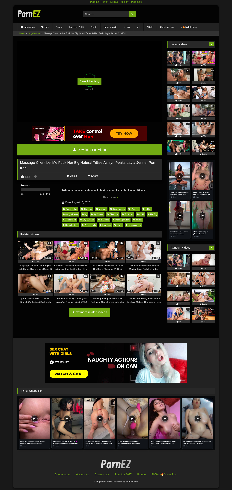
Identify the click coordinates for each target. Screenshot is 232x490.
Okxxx (127, 27)
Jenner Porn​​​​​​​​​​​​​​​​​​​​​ (70, 220)
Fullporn (124, 1)
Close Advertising (89, 81)
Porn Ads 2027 (123, 474)
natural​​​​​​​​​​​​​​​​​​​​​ (139, 220)
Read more (109, 197)
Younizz (135, 209)
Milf (138, 27)
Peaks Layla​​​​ (90, 225)
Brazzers (88, 209)
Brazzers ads (102, 474)
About (73, 176)
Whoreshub (82, 474)
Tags (47, 27)
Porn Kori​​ (106, 225)
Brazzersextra (62, 474)
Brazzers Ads (110, 27)
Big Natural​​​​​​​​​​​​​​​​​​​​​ (98, 214)
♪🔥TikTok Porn (189, 27)
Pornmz (94, 1)
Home (21, 33)
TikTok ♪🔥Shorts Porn (164, 474)
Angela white (34, 33)
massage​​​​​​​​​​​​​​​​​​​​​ (105, 220)
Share (94, 176)
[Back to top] (222, 481)
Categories (29, 27)
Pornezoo (136, 1)
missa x (103, 209)
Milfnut (114, 1)
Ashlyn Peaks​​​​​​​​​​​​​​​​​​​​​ (71, 214)
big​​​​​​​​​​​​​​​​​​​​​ (85, 214)
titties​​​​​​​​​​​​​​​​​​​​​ (119, 225)
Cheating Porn (167, 27)
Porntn (104, 1)
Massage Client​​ (122, 220)
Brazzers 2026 (76, 27)
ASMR (150, 27)
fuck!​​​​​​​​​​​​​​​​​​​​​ (141, 214)
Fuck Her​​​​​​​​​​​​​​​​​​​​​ (129, 214)
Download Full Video (91, 149)
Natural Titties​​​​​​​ (71, 225)
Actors (59, 27)
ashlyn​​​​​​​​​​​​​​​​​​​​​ (148, 209)
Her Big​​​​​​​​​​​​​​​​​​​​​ (153, 214)
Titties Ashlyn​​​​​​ (134, 225)
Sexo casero (119, 209)
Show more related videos (89, 312)
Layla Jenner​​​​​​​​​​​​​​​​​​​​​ (88, 220)
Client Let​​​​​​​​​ (114, 214)
